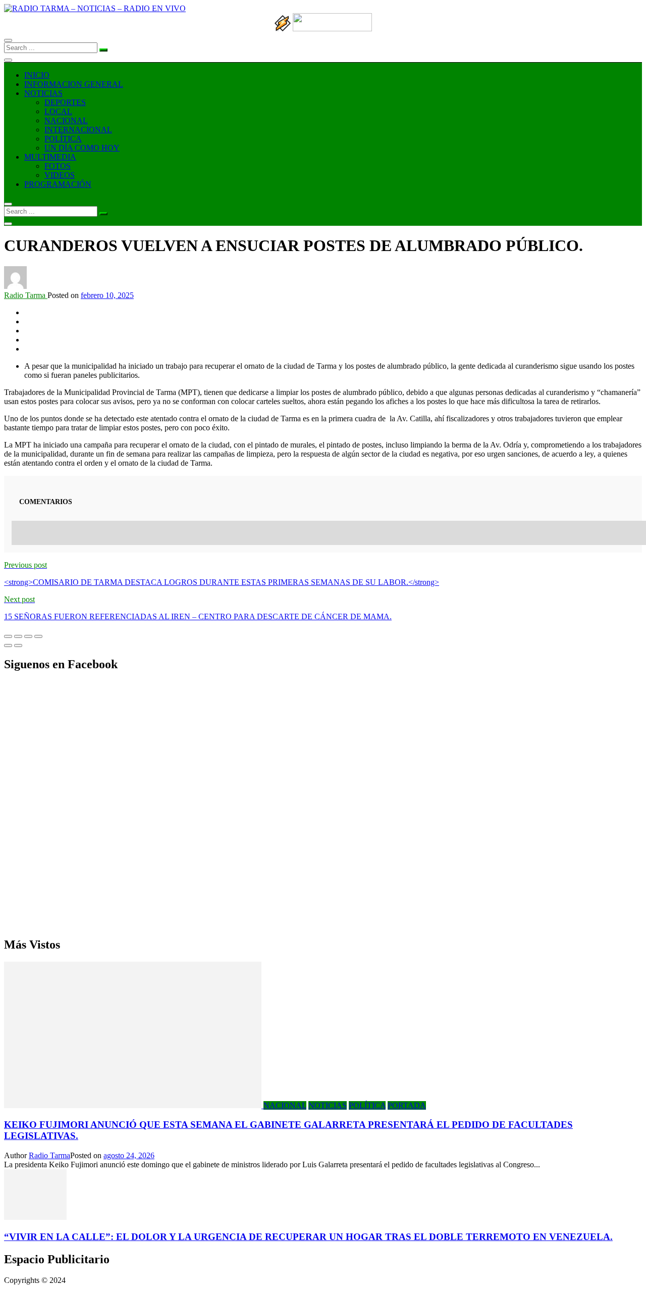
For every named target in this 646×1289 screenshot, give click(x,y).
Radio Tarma (25, 295)
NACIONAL (66, 120)
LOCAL (58, 111)
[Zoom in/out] (38, 636)
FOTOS (57, 166)
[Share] (18, 636)
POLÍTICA (63, 138)
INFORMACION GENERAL (73, 84)
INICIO (36, 75)
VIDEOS (59, 175)
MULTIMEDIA (50, 157)
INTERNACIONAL (78, 129)
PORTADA (407, 1105)
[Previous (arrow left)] (8, 645)
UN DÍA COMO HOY (82, 147)
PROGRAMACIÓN (57, 184)
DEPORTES (65, 102)
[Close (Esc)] (8, 636)
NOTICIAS (43, 93)
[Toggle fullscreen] (28, 636)
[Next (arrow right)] (18, 645)
